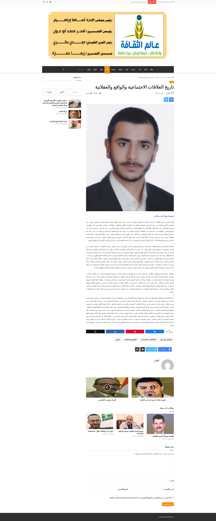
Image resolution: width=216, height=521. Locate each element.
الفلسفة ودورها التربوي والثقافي (163, 436)
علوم (89, 69)
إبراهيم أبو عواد (165, 339)
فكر (107, 69)
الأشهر (62, 92)
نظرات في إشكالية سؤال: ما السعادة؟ (100, 431)
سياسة (113, 69)
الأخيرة (74, 92)
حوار (126, 69)
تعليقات (49, 92)
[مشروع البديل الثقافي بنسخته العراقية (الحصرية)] (129, 421)
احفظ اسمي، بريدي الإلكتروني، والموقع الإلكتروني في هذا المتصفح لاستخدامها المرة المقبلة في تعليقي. (140, 498)
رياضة (120, 69)
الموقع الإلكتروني (123, 489)
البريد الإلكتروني (168, 489)
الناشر (168, 93)
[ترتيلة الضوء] (75, 114)
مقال (151, 69)
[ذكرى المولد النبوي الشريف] (75, 124)
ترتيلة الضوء (63, 111)
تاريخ (95, 69)
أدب (139, 69)
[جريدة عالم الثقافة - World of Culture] (108, 35)
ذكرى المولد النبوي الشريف (138, 2)
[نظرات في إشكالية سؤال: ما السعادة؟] (99, 421)
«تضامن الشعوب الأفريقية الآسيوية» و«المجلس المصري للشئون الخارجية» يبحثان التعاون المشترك (54, 103)
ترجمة (133, 69)
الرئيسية (169, 77)
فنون (101, 69)
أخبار (145, 69)
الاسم (171, 481)
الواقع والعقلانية (130, 339)
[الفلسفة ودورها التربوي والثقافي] (160, 424)
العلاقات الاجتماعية (148, 339)
